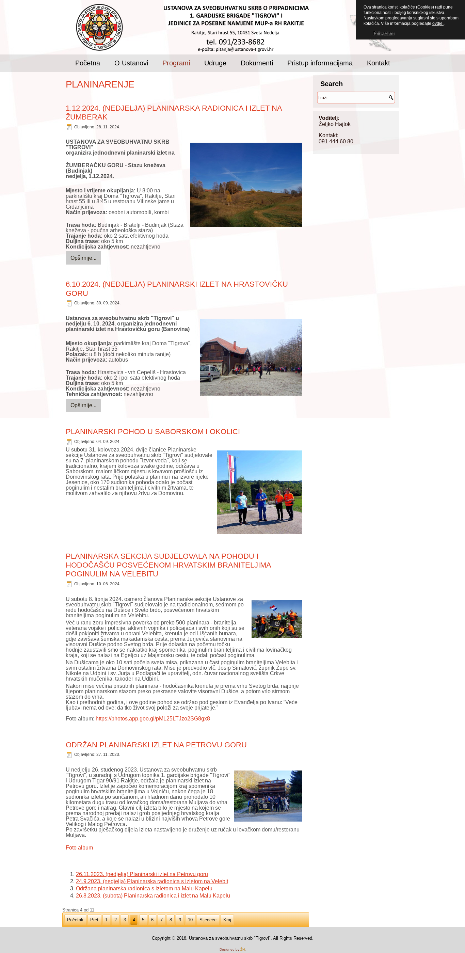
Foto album (79, 848)
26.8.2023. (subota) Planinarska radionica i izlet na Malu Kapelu (153, 896)
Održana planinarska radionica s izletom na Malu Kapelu (144, 888)
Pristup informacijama (320, 63)
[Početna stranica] (99, 27)
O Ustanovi (131, 63)
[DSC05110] (268, 797)
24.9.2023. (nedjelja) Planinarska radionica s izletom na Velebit (152, 881)
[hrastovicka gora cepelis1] (251, 358)
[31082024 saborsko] (259, 492)
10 (190, 919)
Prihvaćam (383, 33)
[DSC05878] (277, 619)
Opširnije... (83, 258)
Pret (94, 919)
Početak (75, 919)
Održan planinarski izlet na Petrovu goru (156, 745)
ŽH (242, 949)
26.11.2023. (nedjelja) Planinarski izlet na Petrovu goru (142, 874)
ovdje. (438, 23)
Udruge (215, 63)
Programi (176, 63)
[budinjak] (246, 185)
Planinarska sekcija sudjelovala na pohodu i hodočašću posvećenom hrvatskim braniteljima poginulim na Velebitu (168, 565)
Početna (87, 63)
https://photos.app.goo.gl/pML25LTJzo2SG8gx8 (153, 718)
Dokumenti (257, 63)
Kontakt (378, 63)
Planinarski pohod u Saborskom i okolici (153, 431)
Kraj (227, 919)
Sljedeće (208, 919)
